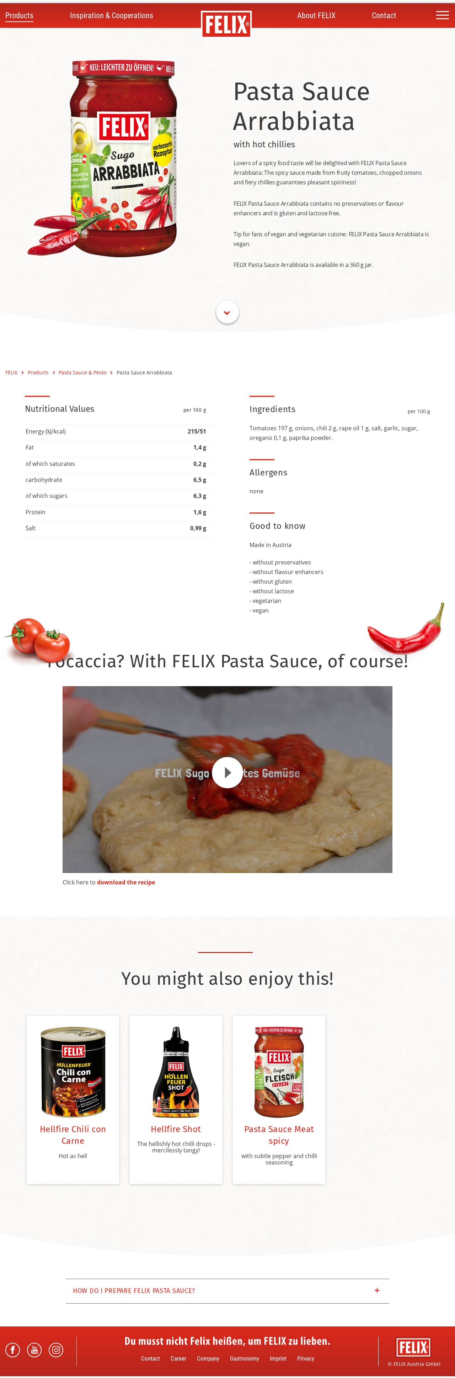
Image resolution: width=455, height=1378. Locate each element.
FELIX (12, 372)
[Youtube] (34, 1350)
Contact (384, 15)
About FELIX (316, 15)
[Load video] (227, 772)
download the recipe (126, 882)
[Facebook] (12, 1350)
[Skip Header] (227, 312)
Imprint (278, 1358)
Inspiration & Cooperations (111, 15)
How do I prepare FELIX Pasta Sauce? (134, 1291)
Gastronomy (244, 1358)
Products (19, 15)
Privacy (305, 1358)
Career (178, 1358)
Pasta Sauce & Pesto (83, 372)
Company (208, 1358)
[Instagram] (56, 1350)
